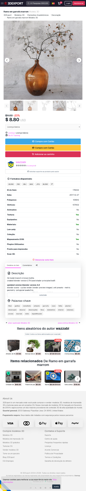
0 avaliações (31, 166)
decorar (22, 310)
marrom (19, 314)
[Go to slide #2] (31, 106)
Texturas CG (7, 446)
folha (60, 306)
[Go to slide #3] (45, 106)
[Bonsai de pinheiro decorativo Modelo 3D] (53, 346)
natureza (70, 310)
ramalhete (27, 306)
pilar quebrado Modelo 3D (19, 323)
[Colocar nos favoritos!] (18, 349)
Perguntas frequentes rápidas (56, 442)
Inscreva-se (78, 3)
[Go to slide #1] (16, 106)
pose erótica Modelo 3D (68, 323)
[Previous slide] (7, 60)
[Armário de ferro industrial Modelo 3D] (13, 346)
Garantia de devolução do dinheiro (58, 461)
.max (31, 184)
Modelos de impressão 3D (13, 439)
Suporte (48, 435)
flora (42, 310)
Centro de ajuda (51, 439)
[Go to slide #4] (59, 106)
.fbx (18, 184)
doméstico (51, 310)
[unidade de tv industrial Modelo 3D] (13, 377)
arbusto (37, 306)
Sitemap (77, 476)
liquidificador (37, 314)
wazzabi (21, 162)
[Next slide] (79, 60)
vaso (53, 306)
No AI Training (14, 135)
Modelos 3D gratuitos (11, 442)
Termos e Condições (53, 457)
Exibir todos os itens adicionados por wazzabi (43, 334)
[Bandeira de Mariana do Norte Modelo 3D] (53, 377)
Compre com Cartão (44, 141)
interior (61, 310)
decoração (12, 310)
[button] (77, 348)
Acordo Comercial (52, 450)
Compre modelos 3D (13, 431)
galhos (17, 306)
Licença (48, 446)
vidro (27, 314)
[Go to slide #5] (74, 106)
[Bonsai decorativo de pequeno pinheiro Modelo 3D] (33, 346)
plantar (68, 306)
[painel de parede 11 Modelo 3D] (33, 377)
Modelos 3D (8, 435)
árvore (10, 314)
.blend (11, 184)
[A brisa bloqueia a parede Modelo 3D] (72, 346)
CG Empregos (8, 461)
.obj (24, 184)
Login (68, 3)
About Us (7, 398)
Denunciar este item (44, 260)
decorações (33, 310)
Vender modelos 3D (11, 450)
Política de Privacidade (54, 453)
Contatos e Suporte (55, 431)
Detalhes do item (13, 265)
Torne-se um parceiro (11, 453)
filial (10, 306)
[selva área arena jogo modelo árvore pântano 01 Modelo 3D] (72, 377)
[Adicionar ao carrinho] (14, 349)
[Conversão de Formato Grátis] (52, 184)
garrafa (46, 306)
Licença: (11, 133)
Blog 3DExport (9, 457)
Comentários (27, 265)
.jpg (38, 184)
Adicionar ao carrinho (44, 154)
